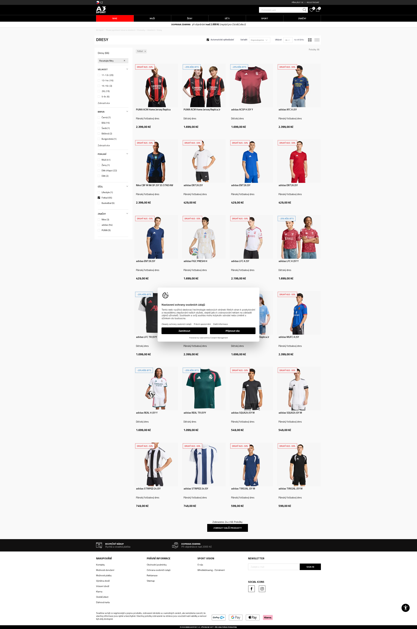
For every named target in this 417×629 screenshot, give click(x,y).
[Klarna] (268, 617)
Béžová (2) (107, 133)
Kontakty (100, 564)
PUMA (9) (106, 230)
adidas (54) (107, 224)
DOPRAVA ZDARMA (180, 24)
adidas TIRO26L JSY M (243, 488)
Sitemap (151, 580)
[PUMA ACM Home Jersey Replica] (156, 85)
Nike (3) (105, 219)
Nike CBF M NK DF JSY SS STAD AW (154, 185)
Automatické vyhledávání (222, 39)
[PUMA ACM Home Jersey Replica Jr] (204, 85)
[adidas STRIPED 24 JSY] (156, 464)
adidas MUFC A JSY (289, 337)
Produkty (141, 30)
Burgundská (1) (109, 138)
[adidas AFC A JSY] (299, 85)
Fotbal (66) (107, 197)
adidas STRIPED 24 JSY (148, 488)
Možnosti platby (104, 575)
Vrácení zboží (102, 586)
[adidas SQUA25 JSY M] (251, 388)
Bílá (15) (106, 122)
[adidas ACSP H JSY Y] (251, 85)
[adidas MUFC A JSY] (299, 313)
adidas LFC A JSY (240, 261)
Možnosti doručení (105, 570)
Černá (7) (106, 117)
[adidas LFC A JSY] (251, 237)
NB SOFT (210, 627)
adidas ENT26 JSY (193, 185)
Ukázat (278, 39)
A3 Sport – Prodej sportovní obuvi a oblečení (115, 30)
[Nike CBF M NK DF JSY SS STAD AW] (156, 161)
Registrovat (313, 2)
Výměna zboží (103, 580)
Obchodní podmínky (157, 564)
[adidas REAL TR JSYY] (204, 388)
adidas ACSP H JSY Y (242, 109)
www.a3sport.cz (192, 627)
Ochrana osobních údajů (158, 570)
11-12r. (107, 75)
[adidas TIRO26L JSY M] (251, 464)
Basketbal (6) (108, 203)
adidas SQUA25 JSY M (243, 412)
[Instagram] (262, 589)
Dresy (103, 53)
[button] (283, 10)
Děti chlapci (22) (109, 170)
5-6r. (105, 96)
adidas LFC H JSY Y (289, 261)
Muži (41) (106, 159)
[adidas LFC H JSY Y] (299, 237)
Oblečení (151, 30)
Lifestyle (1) (107, 192)
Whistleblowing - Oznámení (211, 570)
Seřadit (243, 39)
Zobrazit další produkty (227, 528)
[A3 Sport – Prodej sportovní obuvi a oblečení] (101, 9)
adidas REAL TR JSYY (195, 412)
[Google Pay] (236, 617)
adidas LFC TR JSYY (146, 337)
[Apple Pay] (253, 617)
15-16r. (107, 85)
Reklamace (152, 575)
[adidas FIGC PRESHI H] (204, 237)
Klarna (99, 591)
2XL (106, 91)
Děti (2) (105, 175)
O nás (200, 564)
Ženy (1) (106, 165)
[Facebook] (251, 589)
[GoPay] (219, 617)
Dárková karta (103, 602)
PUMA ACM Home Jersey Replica (153, 109)
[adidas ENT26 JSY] (204, 161)
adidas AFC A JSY (288, 109)
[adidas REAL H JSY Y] (156, 388)
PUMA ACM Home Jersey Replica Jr (202, 109)
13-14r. (107, 80)
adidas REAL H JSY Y (147, 412)
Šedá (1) (106, 128)
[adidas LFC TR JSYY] (156, 313)
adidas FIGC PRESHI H (195, 261)
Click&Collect (102, 597)
